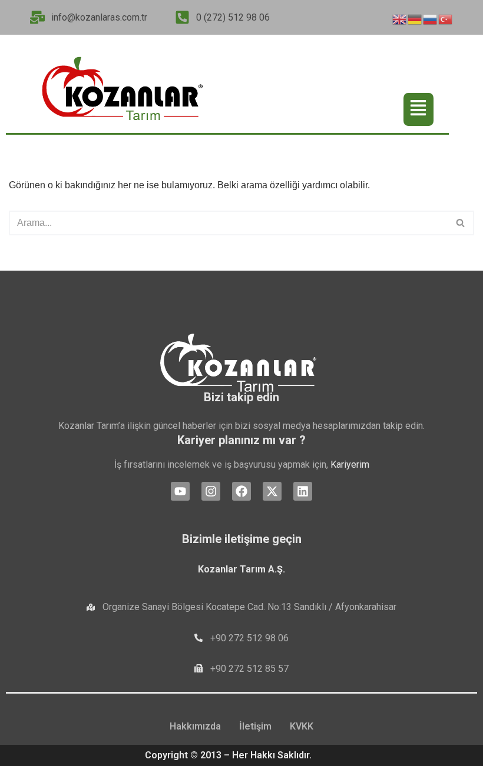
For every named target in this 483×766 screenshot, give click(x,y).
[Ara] (461, 223)
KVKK (301, 726)
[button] (418, 109)
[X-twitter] (272, 491)
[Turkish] (446, 17)
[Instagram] (210, 491)
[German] (415, 17)
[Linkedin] (302, 491)
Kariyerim (349, 464)
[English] (400, 17)
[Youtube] (180, 491)
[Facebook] (241, 491)
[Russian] (430, 17)
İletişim (255, 726)
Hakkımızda (195, 726)
